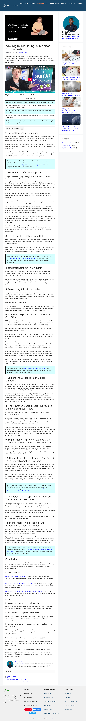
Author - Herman (70, 705)
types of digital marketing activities (33, 165)
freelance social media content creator (34, 368)
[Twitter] (6, 671)
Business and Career (68, 143)
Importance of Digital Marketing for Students (18, 584)
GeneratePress (51, 719)
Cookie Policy (48, 709)
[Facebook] (8, 671)
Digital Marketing (42, 3)
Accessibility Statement (51, 713)
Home (21, 3)
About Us (63, 3)
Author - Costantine (71, 701)
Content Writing (54, 3)
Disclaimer (47, 693)
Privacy (80, 3)
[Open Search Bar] (20, 7)
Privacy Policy (48, 697)
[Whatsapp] (10, 671)
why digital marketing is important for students (21, 258)
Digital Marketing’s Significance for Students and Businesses (23, 591)
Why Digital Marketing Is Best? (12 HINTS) (17, 679)
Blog (26, 3)
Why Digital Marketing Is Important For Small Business (21, 681)
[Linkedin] (12, 671)
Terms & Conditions (50, 701)
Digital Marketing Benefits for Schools (16, 576)
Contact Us (72, 3)
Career (33, 3)
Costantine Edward (19, 663)
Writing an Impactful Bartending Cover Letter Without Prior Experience (69, 111)
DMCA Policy (48, 705)
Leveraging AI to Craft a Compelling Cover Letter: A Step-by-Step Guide (70, 128)
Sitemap (67, 697)
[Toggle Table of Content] (21, 128)
